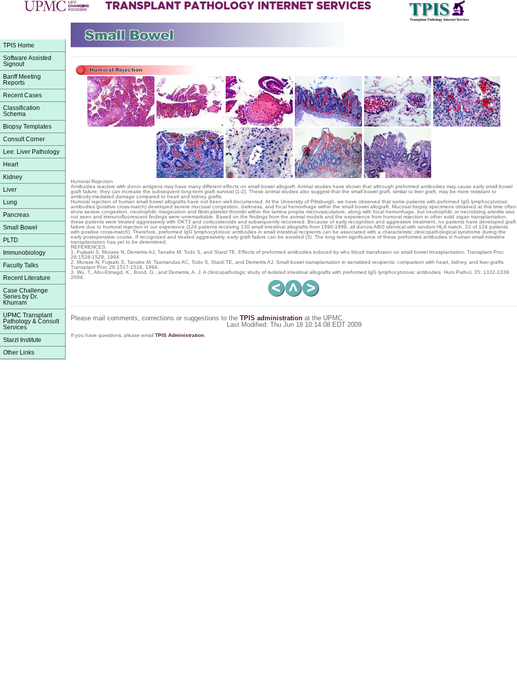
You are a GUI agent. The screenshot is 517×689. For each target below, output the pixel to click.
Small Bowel (20, 227)
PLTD (10, 240)
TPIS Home (18, 45)
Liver (10, 189)
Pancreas (16, 214)
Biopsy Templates (27, 126)
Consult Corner (24, 139)
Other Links (18, 352)
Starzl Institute (22, 339)
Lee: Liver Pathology (31, 151)
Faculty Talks (20, 265)
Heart (10, 164)
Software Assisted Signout (27, 61)
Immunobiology (24, 252)
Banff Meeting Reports (22, 79)
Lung (10, 202)
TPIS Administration (179, 335)
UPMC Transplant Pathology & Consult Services (31, 321)
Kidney (12, 177)
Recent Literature (26, 277)
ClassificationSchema (21, 111)
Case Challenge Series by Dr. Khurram (25, 296)
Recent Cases (22, 95)
